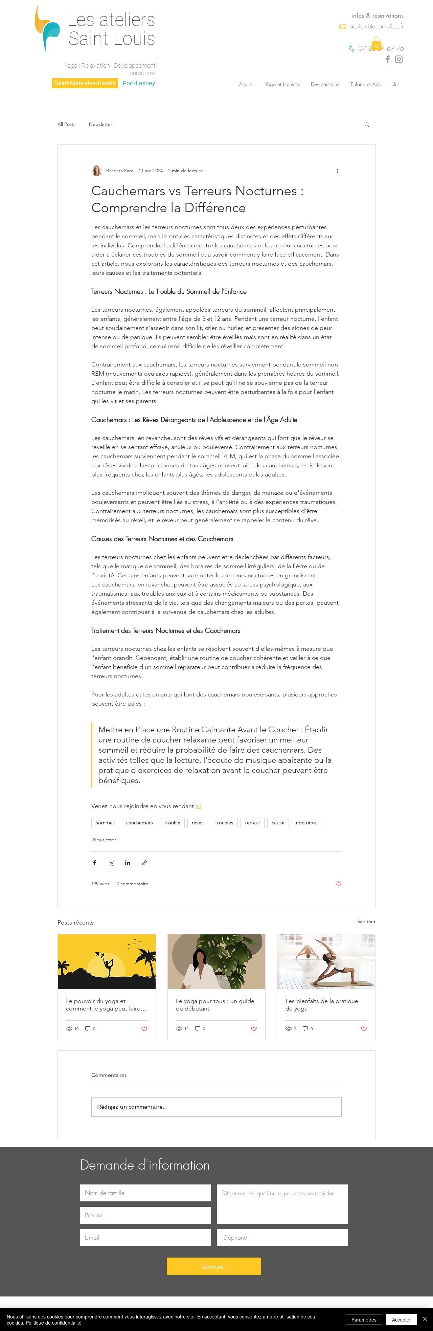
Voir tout (366, 921)
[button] (376, 43)
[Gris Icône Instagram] (399, 59)
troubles (224, 822)
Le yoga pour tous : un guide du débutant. (215, 1004)
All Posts (66, 124)
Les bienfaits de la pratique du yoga (322, 1004)
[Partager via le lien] (144, 863)
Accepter (401, 1319)
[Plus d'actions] (338, 171)
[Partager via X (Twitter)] (111, 863)
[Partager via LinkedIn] (127, 863)
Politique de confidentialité (54, 1322)
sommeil (105, 822)
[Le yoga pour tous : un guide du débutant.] (217, 961)
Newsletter (100, 124)
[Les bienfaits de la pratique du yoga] (326, 961)
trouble (172, 822)
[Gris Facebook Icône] (388, 59)
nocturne (306, 822)
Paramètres (364, 1319)
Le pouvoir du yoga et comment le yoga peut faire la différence (106, 1004)
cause (278, 822)
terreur (252, 822)
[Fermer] (425, 1319)
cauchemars (139, 822)
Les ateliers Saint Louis (111, 29)
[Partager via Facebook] (94, 863)
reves (198, 822)
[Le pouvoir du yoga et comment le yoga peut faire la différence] (107, 961)
